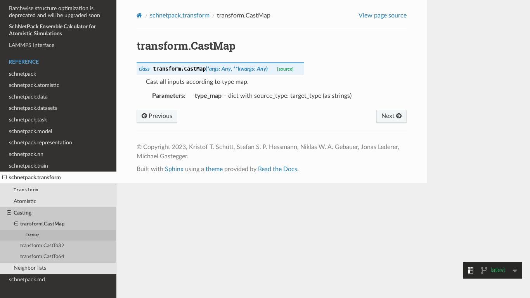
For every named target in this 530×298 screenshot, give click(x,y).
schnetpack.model (30, 131)
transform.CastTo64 (42, 256)
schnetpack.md (27, 279)
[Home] (139, 15)
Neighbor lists (30, 268)
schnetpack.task (28, 120)
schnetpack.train (28, 166)
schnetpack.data (28, 97)
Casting (22, 213)
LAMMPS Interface (31, 45)
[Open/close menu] (4, 177)
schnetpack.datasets (33, 108)
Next (388, 116)
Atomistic (25, 201)
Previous (159, 116)
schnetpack (22, 74)
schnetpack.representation (40, 143)
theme (214, 169)
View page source (383, 15)
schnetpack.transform (35, 177)
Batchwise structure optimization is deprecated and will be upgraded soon (54, 11)
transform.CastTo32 (42, 245)
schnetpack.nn (26, 154)
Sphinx (174, 169)
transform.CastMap (42, 224)
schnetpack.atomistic (34, 85)
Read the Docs (277, 169)
